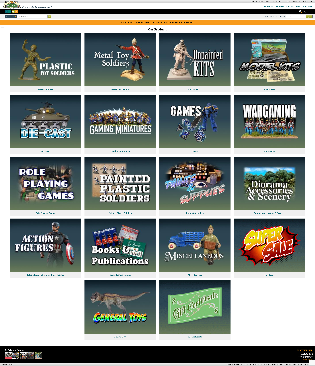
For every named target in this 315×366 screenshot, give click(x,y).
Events (267, 1)
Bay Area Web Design (7, 364)
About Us (254, 1)
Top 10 (298, 7)
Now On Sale (308, 7)
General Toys (120, 336)
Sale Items (269, 275)
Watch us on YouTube (16, 11)
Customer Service (278, 1)
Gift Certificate (195, 336)
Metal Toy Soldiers (120, 89)
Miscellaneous (195, 275)
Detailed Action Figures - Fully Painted (45, 275)
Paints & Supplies (195, 213)
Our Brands (280, 7)
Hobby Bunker (11, 5)
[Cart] (301, 12)
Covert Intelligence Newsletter (274, 16)
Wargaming (269, 151)
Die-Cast (45, 151)
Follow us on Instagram (13, 11)
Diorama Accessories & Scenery (269, 213)
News (261, 1)
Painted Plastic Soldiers (120, 213)
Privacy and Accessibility (261, 364)
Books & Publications (120, 275)
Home (2, 27)
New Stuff (290, 7)
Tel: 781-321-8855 (307, 357)
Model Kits (269, 89)
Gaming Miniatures (120, 151)
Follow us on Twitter (9, 11)
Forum (288, 1)
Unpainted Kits (194, 89)
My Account (308, 12)
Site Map (288, 364)
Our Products (268, 7)
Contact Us (296, 1)
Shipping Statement (278, 364)
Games (195, 151)
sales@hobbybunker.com (305, 356)
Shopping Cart (298, 364)
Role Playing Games (45, 213)
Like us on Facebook (6, 11)
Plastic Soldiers (45, 89)
